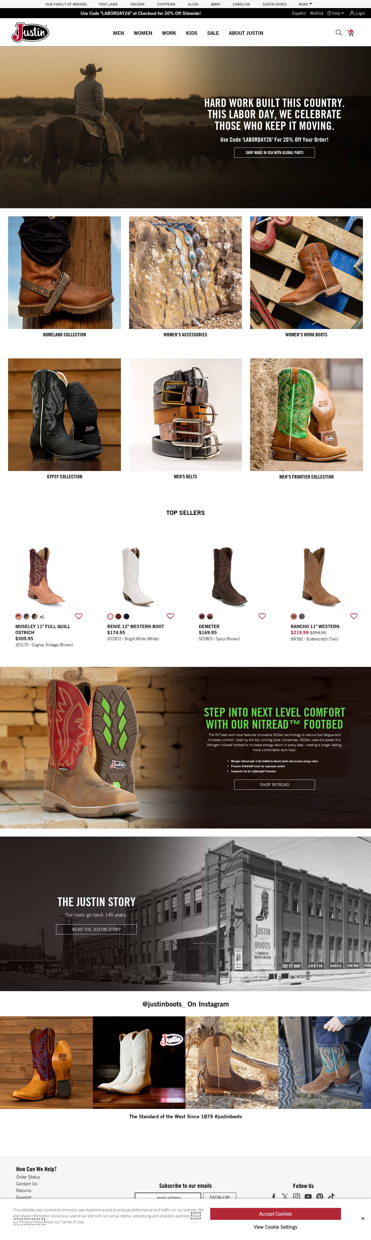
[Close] (362, 1218)
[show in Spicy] (202, 616)
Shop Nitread (274, 784)
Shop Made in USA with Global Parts (274, 152)
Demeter (209, 626)
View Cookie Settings (275, 1227)
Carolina (241, 4)
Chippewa (166, 4)
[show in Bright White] (110, 616)
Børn (215, 4)
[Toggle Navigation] (128, 34)
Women (143, 33)
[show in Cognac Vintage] (18, 616)
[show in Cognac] (26, 616)
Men (118, 33)
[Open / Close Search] (339, 32)
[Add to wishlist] (78, 616)
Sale (213, 33)
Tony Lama (108, 4)
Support (23, 1197)
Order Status (28, 1176)
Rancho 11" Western (315, 626)
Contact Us (26, 1183)
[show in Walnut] (210, 616)
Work (169, 33)
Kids (191, 33)
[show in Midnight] (126, 616)
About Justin (246, 33)
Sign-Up (220, 1197)
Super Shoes (275, 4)
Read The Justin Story (96, 929)
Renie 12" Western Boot (135, 626)
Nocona (137, 4)
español (299, 13)
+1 (42, 616)
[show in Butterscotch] (294, 616)
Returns (23, 1190)
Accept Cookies (275, 1214)
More (304, 4)
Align (193, 4)
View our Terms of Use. (65, 1221)
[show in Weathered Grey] (302, 616)
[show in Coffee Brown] (35, 616)
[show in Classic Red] (118, 616)
